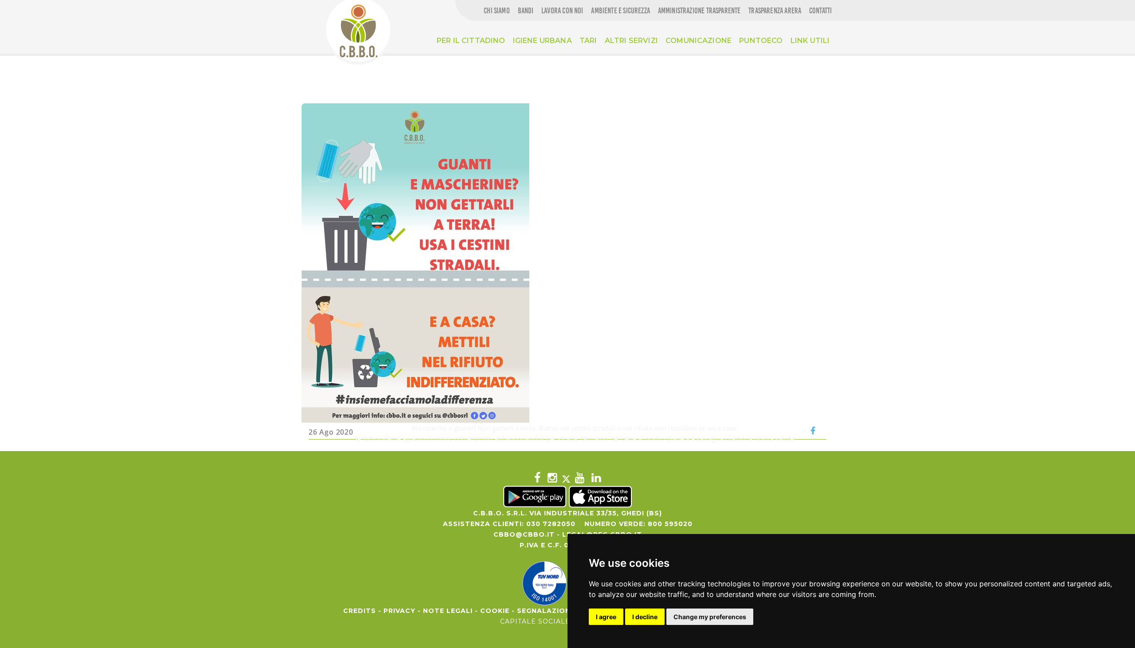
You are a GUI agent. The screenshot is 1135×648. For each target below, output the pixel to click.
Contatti (820, 11)
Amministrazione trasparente (699, 11)
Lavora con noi (562, 11)
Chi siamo (497, 11)
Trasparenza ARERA (774, 11)
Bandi (526, 11)
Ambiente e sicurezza (620, 11)
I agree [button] (606, 617)
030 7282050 (550, 524)
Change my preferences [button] (709, 617)
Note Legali (448, 611)
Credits (359, 611)
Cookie (494, 611)
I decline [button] (645, 617)
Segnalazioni (545, 611)
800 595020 (670, 524)
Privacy (399, 611)
